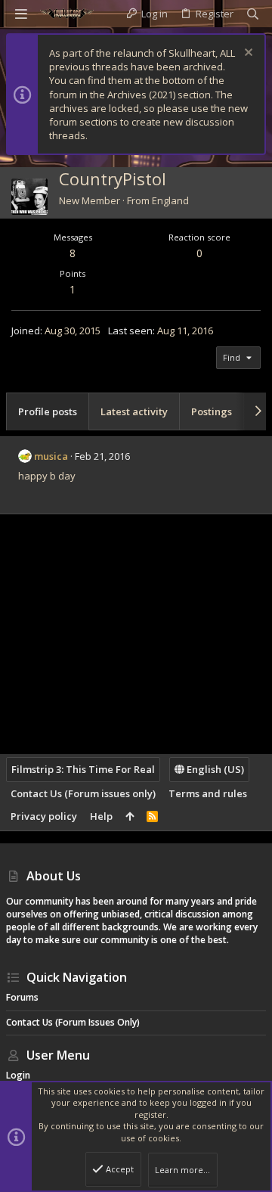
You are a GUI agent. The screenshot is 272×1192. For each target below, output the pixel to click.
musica (51, 456)
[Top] (129, 816)
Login (18, 1075)
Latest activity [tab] (134, 411)
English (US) (214, 769)
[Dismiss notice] (246, 54)
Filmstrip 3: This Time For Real (83, 769)
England (170, 200)
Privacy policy (44, 816)
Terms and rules (207, 793)
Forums (22, 997)
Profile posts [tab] (47, 411)
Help (101, 816)
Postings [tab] (211, 411)
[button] (21, 13)
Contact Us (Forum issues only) (83, 793)
